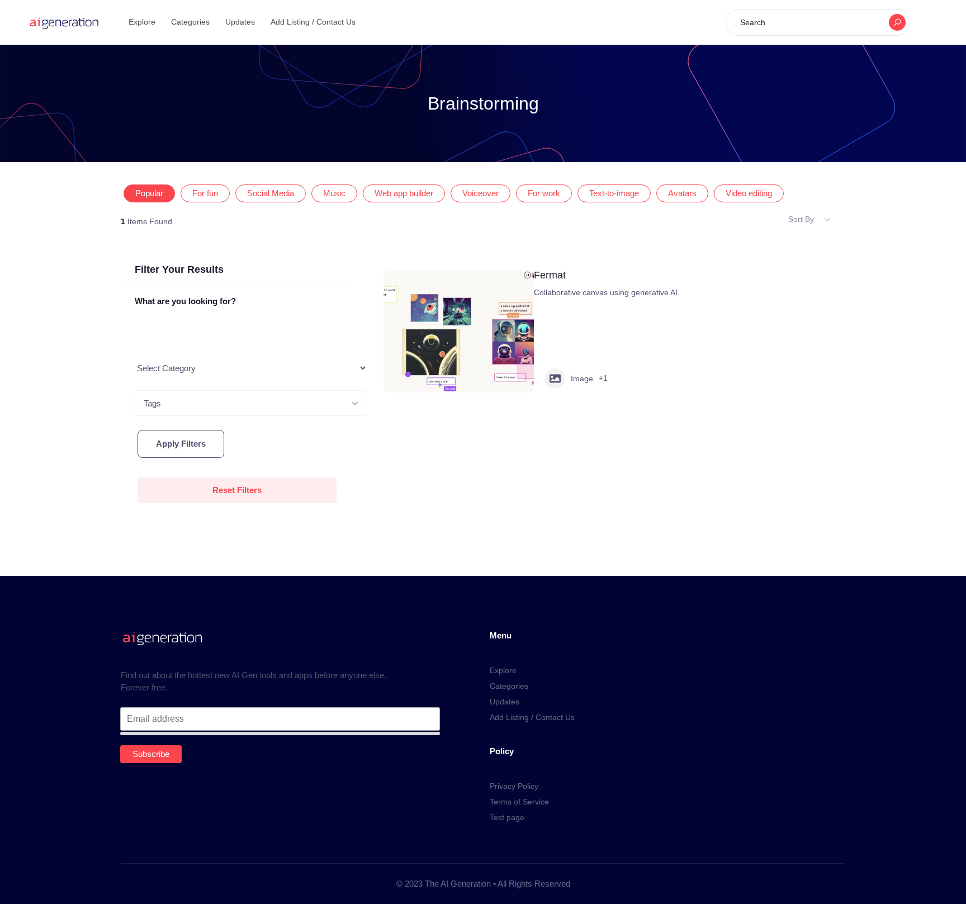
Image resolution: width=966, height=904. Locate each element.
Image (582, 378)
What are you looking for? (185, 301)
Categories (190, 21)
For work (544, 193)
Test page (507, 817)
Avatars (682, 193)
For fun (205, 193)
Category (153, 368)
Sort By (801, 219)
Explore (142, 21)
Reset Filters (237, 490)
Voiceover (480, 193)
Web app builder (404, 193)
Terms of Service (519, 801)
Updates (240, 21)
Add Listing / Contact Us (313, 21)
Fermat (550, 275)
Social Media (270, 193)
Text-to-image (614, 193)
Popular (149, 193)
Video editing (749, 193)
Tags (152, 403)
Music (334, 193)
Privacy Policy (514, 786)
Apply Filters (181, 443)
